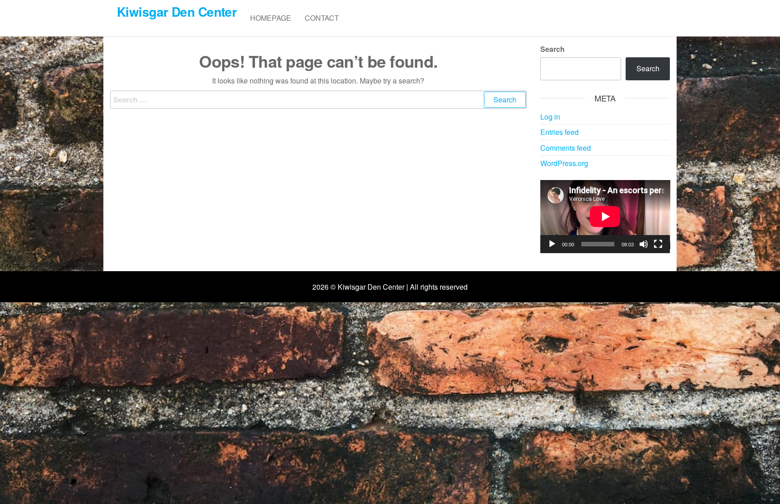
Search (552, 49)
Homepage (270, 18)
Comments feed (565, 148)
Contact (322, 18)
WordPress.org (564, 163)
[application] (605, 216)
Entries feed (559, 132)
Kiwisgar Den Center (177, 11)
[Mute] (643, 244)
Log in (550, 116)
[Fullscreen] (658, 244)
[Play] (552, 244)
